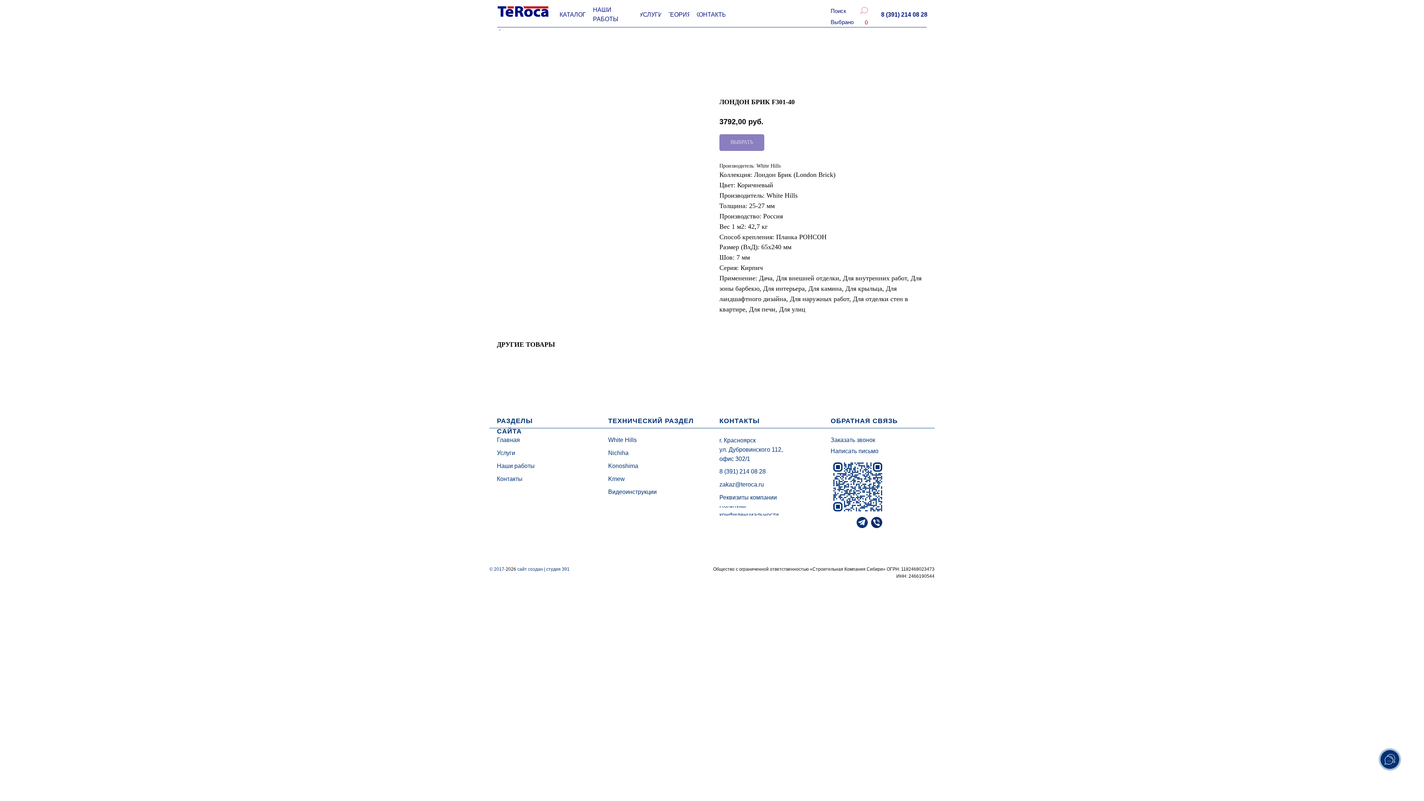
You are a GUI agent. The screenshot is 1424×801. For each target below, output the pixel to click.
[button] (903, 15)
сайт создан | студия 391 (543, 569)
